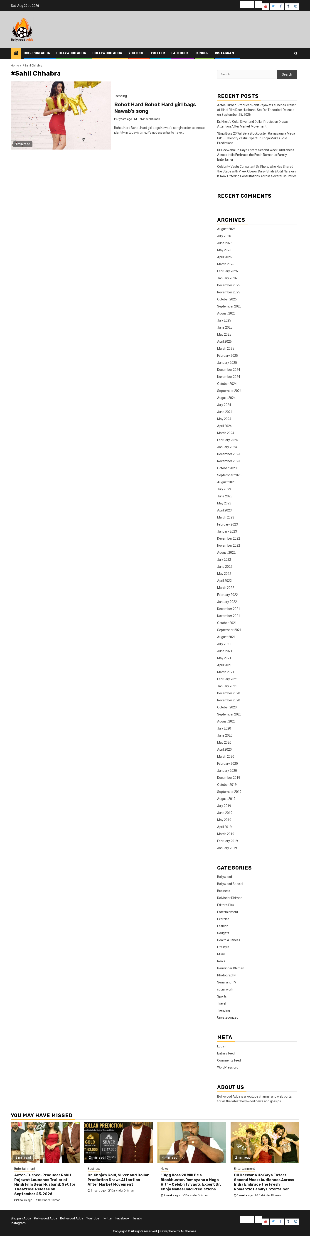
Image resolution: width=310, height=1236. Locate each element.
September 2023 (229, 475)
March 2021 (225, 672)
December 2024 (228, 369)
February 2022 (227, 595)
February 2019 (227, 841)
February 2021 (227, 679)
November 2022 (228, 545)
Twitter (157, 53)
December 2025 (228, 285)
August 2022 (226, 552)
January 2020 (227, 770)
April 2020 (224, 749)
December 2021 (228, 609)
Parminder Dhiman (230, 968)
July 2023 (224, 489)
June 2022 (224, 566)
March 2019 (225, 834)
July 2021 (224, 644)
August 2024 (226, 398)
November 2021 (228, 616)
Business (223, 891)
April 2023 (224, 510)
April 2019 (224, 827)
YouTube (136, 53)
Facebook (180, 53)
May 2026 (224, 250)
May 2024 (224, 419)
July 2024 (224, 405)
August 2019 (226, 799)
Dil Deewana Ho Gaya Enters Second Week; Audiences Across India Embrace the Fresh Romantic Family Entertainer (255, 154)
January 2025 (227, 362)
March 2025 (225, 348)
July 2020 (224, 728)
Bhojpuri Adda (37, 53)
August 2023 (226, 482)
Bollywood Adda (107, 53)
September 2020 (229, 714)
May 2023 (224, 503)
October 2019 (227, 784)
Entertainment (227, 912)
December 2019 (228, 777)
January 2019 (227, 848)
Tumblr (202, 53)
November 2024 (228, 376)
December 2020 (228, 693)
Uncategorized (227, 1017)
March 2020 (225, 756)
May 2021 (224, 658)
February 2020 (227, 763)
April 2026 (224, 257)
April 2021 (224, 665)
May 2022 (224, 573)
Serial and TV (226, 982)
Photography (226, 975)
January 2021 (227, 686)
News (221, 961)
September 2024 (229, 391)
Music (221, 954)
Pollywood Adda (71, 53)
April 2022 (224, 580)
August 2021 (226, 637)
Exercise (223, 919)
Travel (221, 1003)
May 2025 (224, 334)
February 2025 (227, 355)
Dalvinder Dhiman (149, 119)
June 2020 (224, 735)
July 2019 (224, 806)
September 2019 (229, 792)
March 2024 (225, 433)
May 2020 (224, 742)
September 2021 (229, 630)
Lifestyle (223, 947)
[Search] (296, 53)
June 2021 (224, 651)
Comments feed (229, 1060)
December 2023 (228, 454)
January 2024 (227, 447)
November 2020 (228, 700)
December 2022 (228, 538)
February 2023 (227, 524)
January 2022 (227, 602)
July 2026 (224, 236)
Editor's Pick (225, 905)
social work (225, 989)
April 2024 (224, 426)
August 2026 (226, 229)
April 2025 (224, 341)
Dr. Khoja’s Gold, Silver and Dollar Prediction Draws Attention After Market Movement (118, 1180)
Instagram (224, 53)
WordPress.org (227, 1067)
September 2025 (229, 306)
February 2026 (227, 271)
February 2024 (227, 440)
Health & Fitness (228, 940)
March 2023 (225, 517)
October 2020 (227, 707)
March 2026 (225, 264)
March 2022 (225, 588)
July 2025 (224, 320)
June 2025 (224, 327)
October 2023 (227, 468)
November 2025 (228, 292)
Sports (222, 996)
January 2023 (227, 531)
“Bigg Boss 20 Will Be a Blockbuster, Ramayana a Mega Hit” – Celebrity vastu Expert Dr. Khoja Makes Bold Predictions (256, 138)
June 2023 (224, 496)
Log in (221, 1046)
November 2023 (228, 461)
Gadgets (223, 933)
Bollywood (224, 877)
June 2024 (224, 412)
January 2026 (227, 278)
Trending (120, 96)
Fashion (222, 926)
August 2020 (226, 721)
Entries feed (226, 1053)
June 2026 (224, 243)
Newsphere (168, 1231)
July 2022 (224, 559)
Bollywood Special (230, 884)
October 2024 (227, 384)
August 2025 (226, 313)
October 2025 (227, 299)
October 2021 (227, 623)
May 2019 (224, 820)
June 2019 (224, 813)
